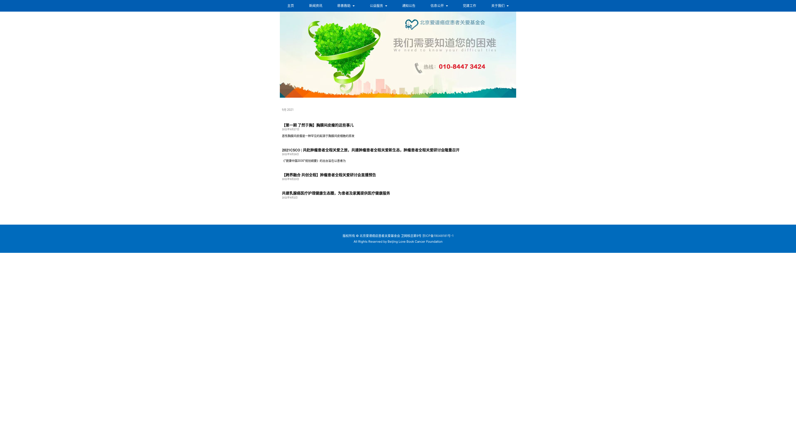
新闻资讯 (315, 6)
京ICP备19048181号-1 (438, 236)
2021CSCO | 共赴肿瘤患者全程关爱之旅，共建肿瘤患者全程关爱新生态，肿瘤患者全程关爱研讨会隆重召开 (371, 150)
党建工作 (469, 6)
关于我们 (498, 6)
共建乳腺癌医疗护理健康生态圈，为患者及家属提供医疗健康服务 (336, 193)
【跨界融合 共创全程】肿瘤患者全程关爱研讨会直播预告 (329, 175)
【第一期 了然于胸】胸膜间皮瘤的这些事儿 (318, 125)
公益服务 (376, 6)
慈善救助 (344, 6)
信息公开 (437, 6)
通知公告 (408, 6)
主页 (290, 6)
